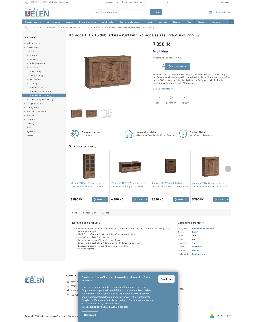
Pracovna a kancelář (36, 111)
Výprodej (31, 131)
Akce (29, 127)
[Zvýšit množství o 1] (163, 64)
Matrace (34, 59)
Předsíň (30, 115)
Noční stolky (35, 71)
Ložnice (30, 51)
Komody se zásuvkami (40, 91)
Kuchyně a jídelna (35, 103)
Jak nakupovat (112, 2)
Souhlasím (166, 278)
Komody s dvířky (38, 87)
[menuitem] (33, 21)
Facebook (75, 290)
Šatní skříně (35, 79)
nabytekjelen (77, 295)
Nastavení (90, 314)
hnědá (195, 232)
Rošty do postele (37, 63)
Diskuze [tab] (105, 212)
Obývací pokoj (33, 47)
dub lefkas (197, 246)
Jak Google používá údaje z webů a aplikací (105, 306)
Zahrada (31, 119)
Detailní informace (161, 88)
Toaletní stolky (36, 75)
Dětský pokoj (33, 107)
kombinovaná (198, 254)
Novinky (30, 123)
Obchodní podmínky (135, 2)
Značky (30, 135)
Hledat (156, 12)
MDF (119, 243)
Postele (33, 55)
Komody (33, 83)
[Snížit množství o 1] (163, 68)
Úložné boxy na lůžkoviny (41, 99)
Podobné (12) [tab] (89, 212)
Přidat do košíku (179, 66)
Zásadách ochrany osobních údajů (101, 303)
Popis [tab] (74, 212)
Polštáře (34, 67)
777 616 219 (76, 286)
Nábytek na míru (34, 43)
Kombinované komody (40, 95)
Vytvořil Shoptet (223, 315)
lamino (195, 250)
